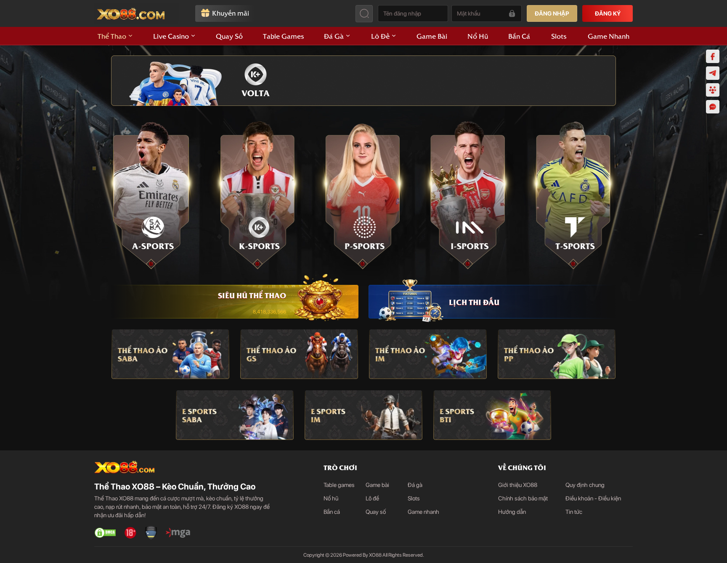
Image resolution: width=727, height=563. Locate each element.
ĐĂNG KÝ (608, 13)
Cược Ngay (153, 195)
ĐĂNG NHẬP (552, 13)
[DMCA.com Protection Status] (105, 532)
